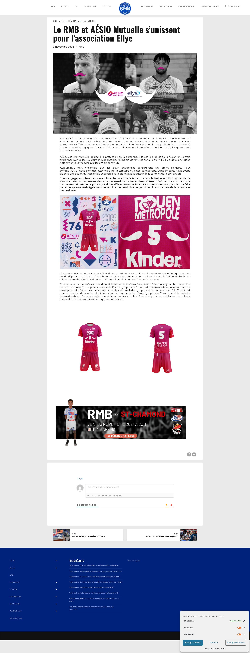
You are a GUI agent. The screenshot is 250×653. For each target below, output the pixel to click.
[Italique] (92, 495)
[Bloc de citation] (110, 495)
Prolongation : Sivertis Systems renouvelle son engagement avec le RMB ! (95, 571)
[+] (120, 495)
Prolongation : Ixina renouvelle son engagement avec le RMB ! (91, 587)
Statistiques (89, 21)
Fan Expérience (186, 6)
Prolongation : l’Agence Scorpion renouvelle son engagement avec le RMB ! (94, 599)
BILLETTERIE (166, 6)
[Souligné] (95, 495)
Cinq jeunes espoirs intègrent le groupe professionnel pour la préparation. (91, 608)
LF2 (76, 6)
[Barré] (99, 495)
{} (117, 495)
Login (80, 478)
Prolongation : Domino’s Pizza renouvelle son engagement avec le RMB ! (95, 582)
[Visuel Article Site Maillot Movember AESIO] (125, 232)
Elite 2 (64, 6)
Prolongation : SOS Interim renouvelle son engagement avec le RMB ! (94, 577)
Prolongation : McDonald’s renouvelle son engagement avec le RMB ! (94, 593)
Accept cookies (193, 642)
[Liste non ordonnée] (106, 495)
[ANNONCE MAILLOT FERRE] (89, 349)
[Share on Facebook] (189, 454)
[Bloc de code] (113, 495)
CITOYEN (107, 6)
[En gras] (88, 495)
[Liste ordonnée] (103, 495)
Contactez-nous (210, 6)
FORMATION (90, 6)
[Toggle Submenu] (56, 560)
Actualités (59, 21)
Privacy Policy (220, 648)
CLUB (52, 6)
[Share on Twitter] (194, 454)
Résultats (73, 21)
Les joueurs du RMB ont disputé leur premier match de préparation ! (94, 566)
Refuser (214, 642)
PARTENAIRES (147, 6)
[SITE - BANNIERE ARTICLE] (121, 422)
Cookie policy (208, 648)
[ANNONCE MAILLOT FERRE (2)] (161, 349)
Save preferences (236, 642)
